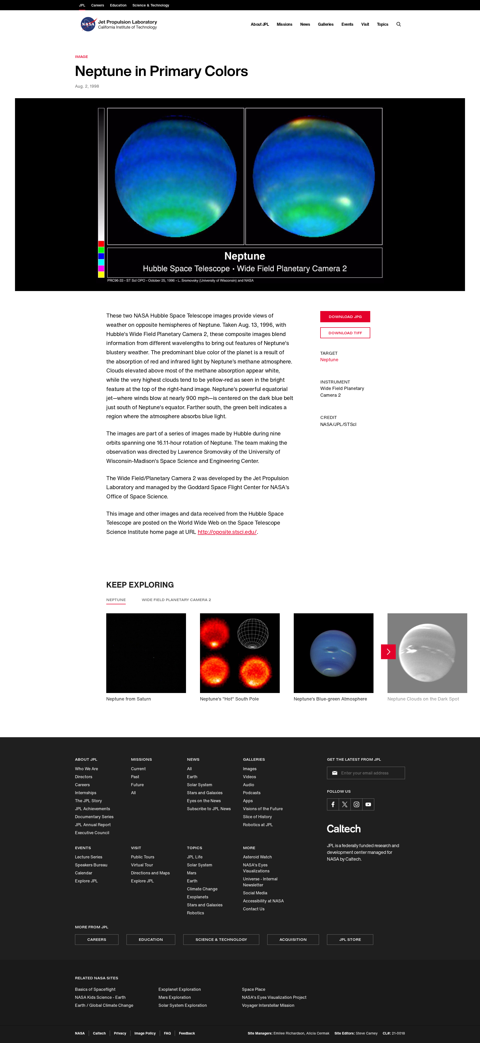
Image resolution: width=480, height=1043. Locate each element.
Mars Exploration (174, 997)
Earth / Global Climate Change (104, 1005)
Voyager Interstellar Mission (268, 1005)
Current (138, 769)
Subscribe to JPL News (209, 809)
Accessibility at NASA (263, 901)
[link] (240, 194)
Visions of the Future (263, 809)
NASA (80, 1033)
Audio (248, 785)
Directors (83, 777)
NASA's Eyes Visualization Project (274, 997)
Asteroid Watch (257, 857)
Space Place (253, 989)
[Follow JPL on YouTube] (368, 804)
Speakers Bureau (91, 865)
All (133, 793)
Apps (248, 801)
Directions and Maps (150, 873)
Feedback (187, 1033)
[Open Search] (398, 24)
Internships (85, 793)
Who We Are (86, 769)
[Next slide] (388, 651)
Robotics (195, 913)
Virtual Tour (142, 865)
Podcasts (251, 793)
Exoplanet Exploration (179, 989)
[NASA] (88, 24)
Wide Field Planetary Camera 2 (176, 599)
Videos (249, 777)
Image (81, 56)
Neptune (329, 359)
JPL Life (194, 857)
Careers (82, 785)
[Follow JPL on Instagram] (356, 804)
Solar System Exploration (182, 1005)
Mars (191, 873)
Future (137, 785)
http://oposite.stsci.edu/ (227, 532)
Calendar (83, 873)
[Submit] (333, 772)
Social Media (255, 893)
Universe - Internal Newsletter (260, 882)
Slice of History (257, 817)
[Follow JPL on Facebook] (333, 804)
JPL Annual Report (93, 825)
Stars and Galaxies (204, 793)
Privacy (120, 1033)
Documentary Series (94, 817)
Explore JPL (86, 881)
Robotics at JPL (258, 825)
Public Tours (142, 857)
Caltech (99, 1033)
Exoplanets (197, 897)
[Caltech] (343, 828)
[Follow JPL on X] (345, 804)
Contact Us (253, 909)
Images (249, 769)
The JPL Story (88, 801)
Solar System (199, 785)
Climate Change (202, 889)
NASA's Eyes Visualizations (256, 868)
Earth (192, 777)
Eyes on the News (204, 801)
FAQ (167, 1033)
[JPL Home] (128, 24)
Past (135, 777)
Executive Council (92, 833)
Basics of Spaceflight (95, 989)
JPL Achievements (92, 809)
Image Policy (145, 1033)
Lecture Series (88, 857)
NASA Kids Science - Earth (100, 997)
